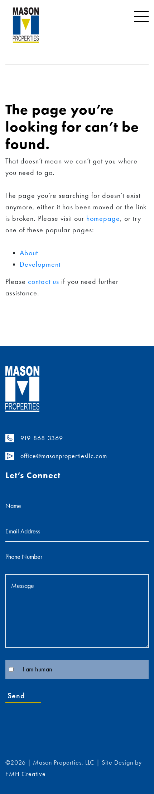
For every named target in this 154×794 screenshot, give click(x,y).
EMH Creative (25, 774)
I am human (37, 669)
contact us (43, 281)
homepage (103, 218)
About (29, 252)
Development (40, 264)
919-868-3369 (41, 438)
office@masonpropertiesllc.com (63, 456)
